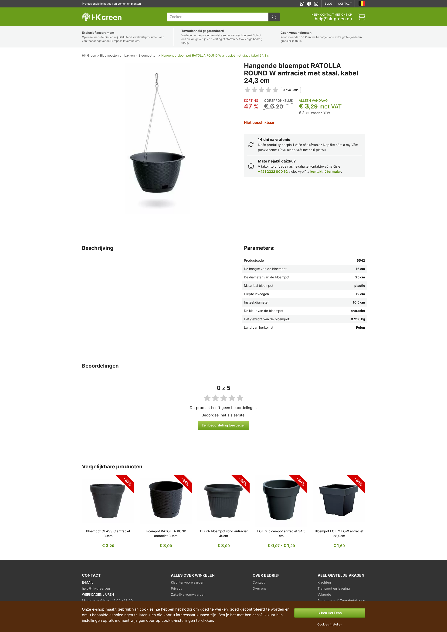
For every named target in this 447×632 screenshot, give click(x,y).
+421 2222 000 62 (273, 171)
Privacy (176, 588)
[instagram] (316, 3)
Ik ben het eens (330, 613)
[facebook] (309, 3)
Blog (328, 3)
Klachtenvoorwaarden (187, 582)
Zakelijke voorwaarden (188, 594)
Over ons (259, 588)
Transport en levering (334, 588)
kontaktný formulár (325, 171)
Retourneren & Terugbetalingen (341, 600)
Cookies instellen (329, 624)
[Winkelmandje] (361, 17)
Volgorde (324, 594)
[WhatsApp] (302, 3)
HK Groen (88, 10)
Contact (345, 3)
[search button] (274, 17)
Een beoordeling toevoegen (224, 425)
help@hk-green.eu (333, 19)
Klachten (324, 582)
